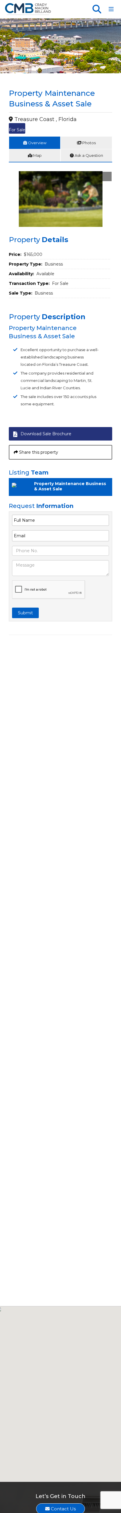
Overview (36, 142)
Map (37, 155)
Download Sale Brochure (46, 433)
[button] (107, 176)
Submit (25, 613)
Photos (88, 142)
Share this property (38, 452)
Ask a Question (88, 155)
